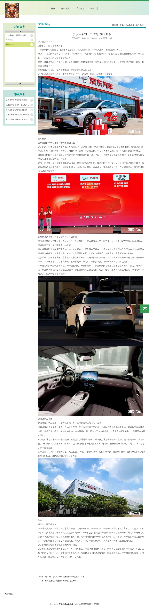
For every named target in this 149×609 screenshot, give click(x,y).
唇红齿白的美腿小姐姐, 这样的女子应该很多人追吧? (65, 577)
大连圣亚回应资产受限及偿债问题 (19, 100)
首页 (53, 8)
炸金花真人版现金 (127, 25)
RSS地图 (86, 604)
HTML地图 (94, 604)
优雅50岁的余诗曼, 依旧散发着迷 (18, 105)
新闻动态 (94, 8)
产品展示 (81, 8)
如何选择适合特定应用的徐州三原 (19, 110)
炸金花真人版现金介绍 (68, 8)
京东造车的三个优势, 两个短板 (17, 115)
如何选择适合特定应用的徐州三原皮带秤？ (61, 581)
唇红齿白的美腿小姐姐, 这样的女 (18, 119)
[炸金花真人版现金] (12, 17)
